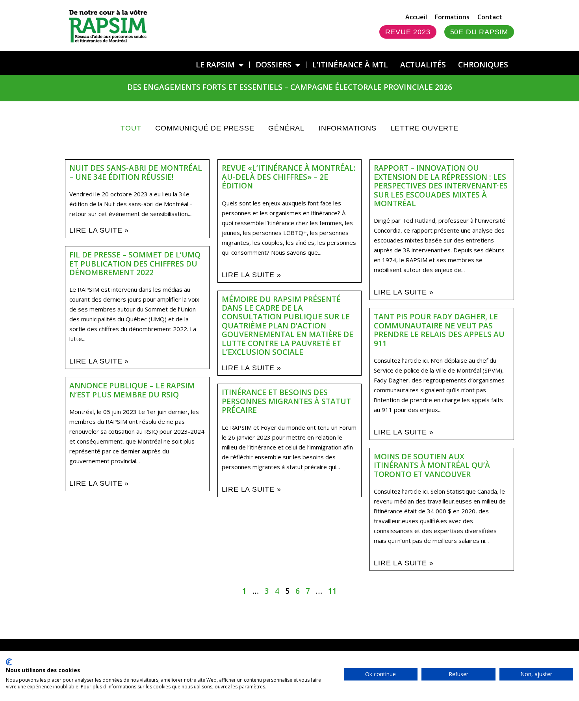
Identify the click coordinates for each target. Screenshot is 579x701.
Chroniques (483, 64)
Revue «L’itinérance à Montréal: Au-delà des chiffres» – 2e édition (289, 176)
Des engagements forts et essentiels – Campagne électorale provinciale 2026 (289, 87)
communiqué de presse (204, 128)
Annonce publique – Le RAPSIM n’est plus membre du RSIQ (132, 389)
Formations (452, 17)
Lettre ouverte (424, 128)
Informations (348, 128)
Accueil (416, 17)
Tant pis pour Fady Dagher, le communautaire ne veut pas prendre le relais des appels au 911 (439, 329)
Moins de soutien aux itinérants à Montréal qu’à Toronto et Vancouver (432, 465)
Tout (131, 128)
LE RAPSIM (215, 64)
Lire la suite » (99, 230)
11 (332, 590)
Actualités (423, 64)
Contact (489, 17)
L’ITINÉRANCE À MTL (350, 64)
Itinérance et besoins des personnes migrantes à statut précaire (286, 401)
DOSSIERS (273, 64)
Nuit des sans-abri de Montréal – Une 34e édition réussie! (135, 172)
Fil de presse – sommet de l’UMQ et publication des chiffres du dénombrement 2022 (134, 263)
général (286, 128)
